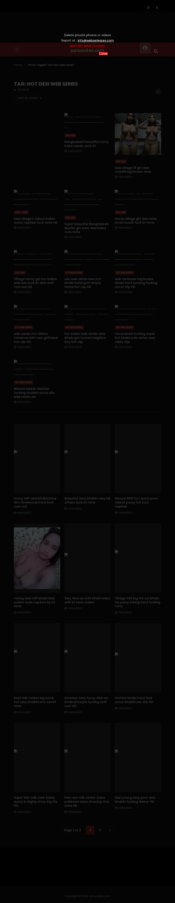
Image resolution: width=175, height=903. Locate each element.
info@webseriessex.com (96, 40)
